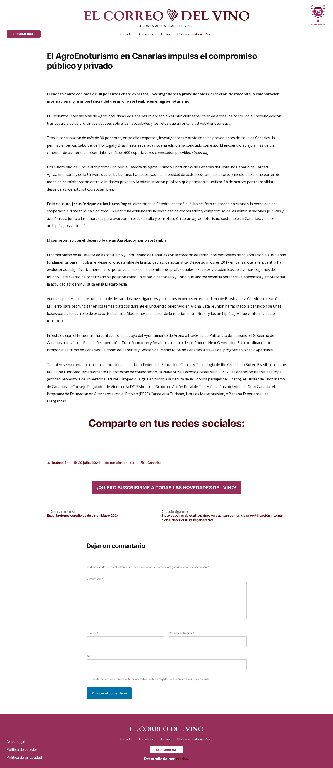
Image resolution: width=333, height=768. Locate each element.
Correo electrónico (181, 633)
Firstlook (183, 759)
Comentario (95, 578)
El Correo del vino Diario (195, 34)
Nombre (93, 633)
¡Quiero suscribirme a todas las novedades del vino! (166, 487)
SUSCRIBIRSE (23, 34)
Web (89, 656)
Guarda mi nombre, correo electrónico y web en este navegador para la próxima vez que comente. (150, 679)
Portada (126, 34)
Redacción (60, 463)
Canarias (154, 463)
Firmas (165, 34)
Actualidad (146, 34)
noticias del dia (122, 463)
